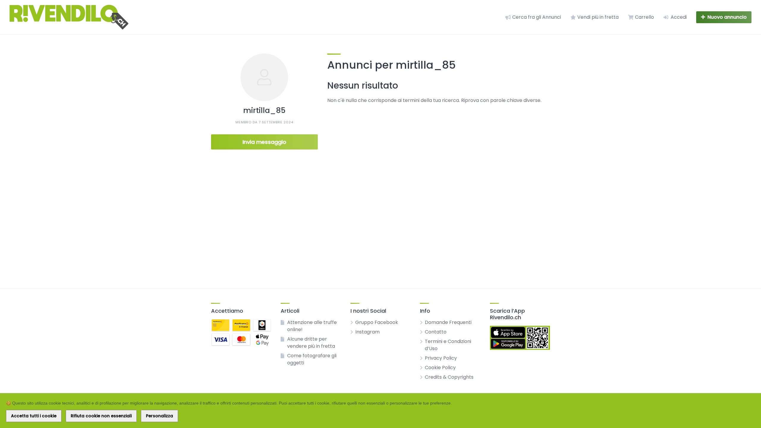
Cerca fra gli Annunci (536, 17)
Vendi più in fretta (598, 17)
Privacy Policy (441, 358)
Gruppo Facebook (376, 322)
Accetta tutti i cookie (33, 416)
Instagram (367, 331)
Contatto (435, 331)
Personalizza (159, 416)
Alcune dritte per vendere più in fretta (311, 343)
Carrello (644, 17)
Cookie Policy (440, 367)
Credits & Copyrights (449, 377)
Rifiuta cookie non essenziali (101, 416)
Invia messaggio (264, 142)
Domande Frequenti (448, 322)
